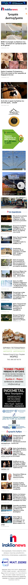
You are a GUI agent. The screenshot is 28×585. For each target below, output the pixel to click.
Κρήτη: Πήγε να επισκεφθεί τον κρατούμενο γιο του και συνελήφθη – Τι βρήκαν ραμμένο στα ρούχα (13, 520)
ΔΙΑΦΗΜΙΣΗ (22, 555)
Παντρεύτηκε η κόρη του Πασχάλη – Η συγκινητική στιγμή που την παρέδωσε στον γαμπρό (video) (20, 295)
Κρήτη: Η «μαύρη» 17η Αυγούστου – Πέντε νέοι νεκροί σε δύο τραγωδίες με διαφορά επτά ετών (13, 73)
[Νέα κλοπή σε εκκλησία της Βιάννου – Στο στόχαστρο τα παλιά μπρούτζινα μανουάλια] (6, 218)
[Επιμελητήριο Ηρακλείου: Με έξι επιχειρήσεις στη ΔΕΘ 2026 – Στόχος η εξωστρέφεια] (6, 251)
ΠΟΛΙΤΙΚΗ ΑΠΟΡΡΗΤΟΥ (17, 553)
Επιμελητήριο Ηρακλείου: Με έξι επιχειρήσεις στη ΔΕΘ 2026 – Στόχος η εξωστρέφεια (19, 251)
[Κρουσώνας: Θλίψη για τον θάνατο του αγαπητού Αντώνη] (6, 476)
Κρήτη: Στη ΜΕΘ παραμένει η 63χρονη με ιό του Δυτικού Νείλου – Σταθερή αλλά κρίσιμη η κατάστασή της (20, 284)
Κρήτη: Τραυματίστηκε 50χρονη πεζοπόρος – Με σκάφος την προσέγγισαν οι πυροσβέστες (19, 307)
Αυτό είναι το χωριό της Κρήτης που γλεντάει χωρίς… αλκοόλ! (12, 101)
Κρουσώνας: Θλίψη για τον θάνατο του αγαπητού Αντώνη (19, 475)
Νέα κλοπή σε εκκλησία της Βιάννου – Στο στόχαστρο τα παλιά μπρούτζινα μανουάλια (20, 218)
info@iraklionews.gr (20, 574)
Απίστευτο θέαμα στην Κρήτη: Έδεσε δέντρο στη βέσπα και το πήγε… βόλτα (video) (19, 273)
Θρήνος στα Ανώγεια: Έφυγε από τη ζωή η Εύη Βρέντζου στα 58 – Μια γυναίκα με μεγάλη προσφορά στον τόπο (19, 497)
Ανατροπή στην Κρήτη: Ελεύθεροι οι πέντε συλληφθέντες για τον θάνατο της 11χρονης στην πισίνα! (19, 229)
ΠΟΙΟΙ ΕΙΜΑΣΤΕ (17, 551)
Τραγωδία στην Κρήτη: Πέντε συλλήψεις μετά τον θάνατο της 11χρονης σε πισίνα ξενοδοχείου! (19, 509)
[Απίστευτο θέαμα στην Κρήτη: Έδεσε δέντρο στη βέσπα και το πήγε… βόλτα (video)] (6, 273)
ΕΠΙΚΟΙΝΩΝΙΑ (14, 555)
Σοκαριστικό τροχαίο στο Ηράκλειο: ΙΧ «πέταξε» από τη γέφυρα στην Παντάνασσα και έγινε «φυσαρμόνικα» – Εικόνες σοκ (13, 439)
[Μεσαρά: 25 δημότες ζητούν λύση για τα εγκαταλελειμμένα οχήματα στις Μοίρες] (6, 317)
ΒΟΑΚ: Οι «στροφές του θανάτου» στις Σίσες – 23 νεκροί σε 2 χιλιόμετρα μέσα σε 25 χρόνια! (13, 43)
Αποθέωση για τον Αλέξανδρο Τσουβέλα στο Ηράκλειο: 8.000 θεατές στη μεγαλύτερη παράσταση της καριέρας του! (14, 465)
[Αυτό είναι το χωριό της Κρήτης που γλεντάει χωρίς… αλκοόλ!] (14, 90)
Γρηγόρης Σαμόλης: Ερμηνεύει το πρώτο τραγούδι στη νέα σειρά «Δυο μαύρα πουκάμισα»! (20, 486)
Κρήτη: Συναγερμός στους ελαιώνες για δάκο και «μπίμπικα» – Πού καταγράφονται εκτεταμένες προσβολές (20, 263)
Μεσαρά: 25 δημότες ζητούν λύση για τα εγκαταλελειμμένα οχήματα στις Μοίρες (19, 317)
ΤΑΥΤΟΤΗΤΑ (5, 555)
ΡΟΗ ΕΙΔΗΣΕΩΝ (6, 551)
